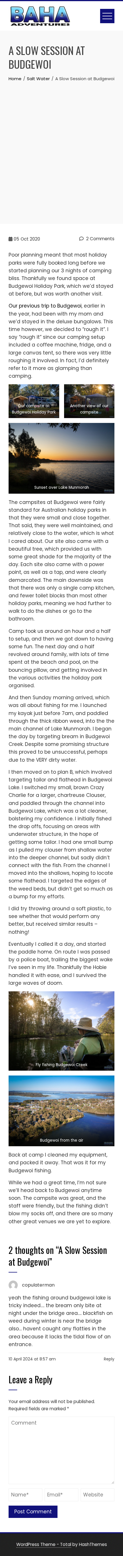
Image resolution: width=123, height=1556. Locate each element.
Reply (109, 1359)
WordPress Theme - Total (43, 1544)
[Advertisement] (61, 146)
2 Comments (99, 239)
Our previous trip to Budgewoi (45, 305)
